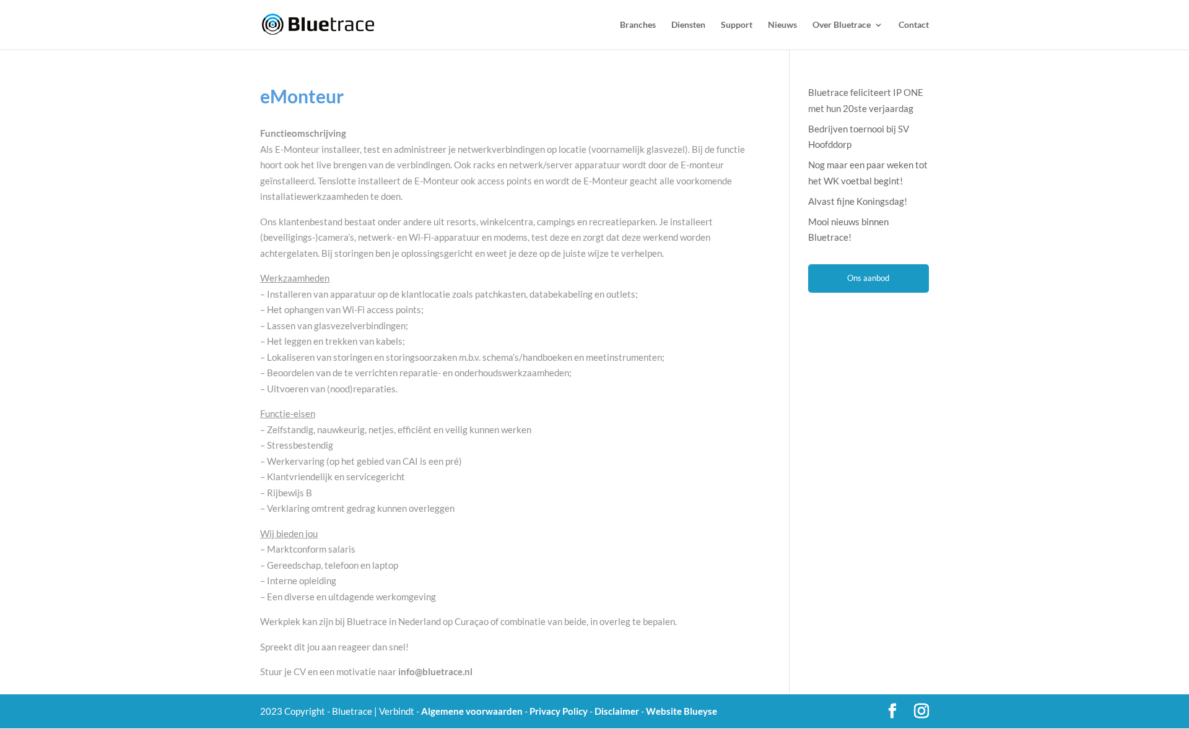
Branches (638, 25)
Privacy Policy (558, 711)
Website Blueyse (681, 711)
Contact (914, 25)
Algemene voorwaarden (472, 711)
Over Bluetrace (841, 25)
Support (736, 25)
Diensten (688, 25)
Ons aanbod (868, 278)
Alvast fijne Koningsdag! (857, 201)
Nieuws (782, 25)
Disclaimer (616, 711)
